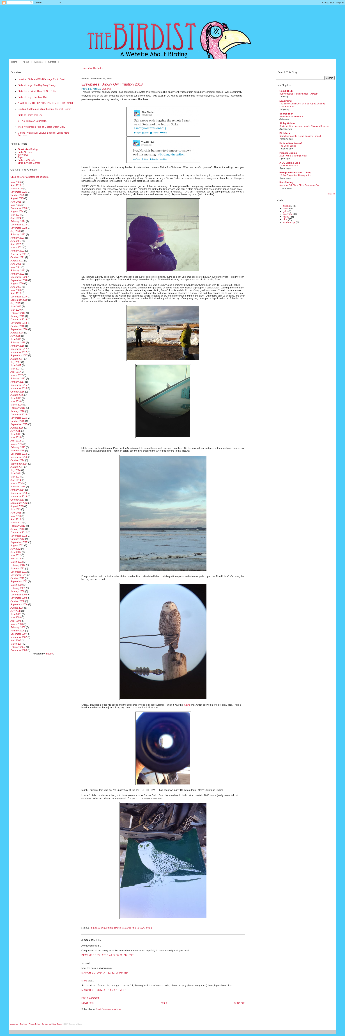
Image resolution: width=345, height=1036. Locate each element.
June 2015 (15, 434)
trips (285, 219)
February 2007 (17, 647)
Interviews (23, 154)
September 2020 (18, 280)
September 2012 (18, 542)
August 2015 (17, 427)
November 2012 (18, 535)
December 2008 (18, 594)
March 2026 (16, 188)
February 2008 (17, 627)
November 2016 (18, 388)
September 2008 (18, 604)
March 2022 (16, 247)
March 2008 (16, 624)
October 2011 (17, 578)
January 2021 (17, 273)
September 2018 (18, 329)
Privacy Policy (34, 1024)
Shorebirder (286, 113)
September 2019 (18, 300)
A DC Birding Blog (289, 163)
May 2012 (15, 555)
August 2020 (17, 283)
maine (117, 928)
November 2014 (18, 457)
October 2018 (17, 326)
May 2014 (15, 476)
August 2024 (17, 211)
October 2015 (17, 421)
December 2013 (18, 493)
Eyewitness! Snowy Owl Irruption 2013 (112, 84)
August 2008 (17, 607)
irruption (107, 928)
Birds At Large (25, 152)
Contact (52, 62)
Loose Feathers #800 (289, 165)
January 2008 (17, 630)
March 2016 (16, 404)
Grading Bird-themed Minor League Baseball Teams (44, 109)
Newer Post (87, 1002)
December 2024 (18, 208)
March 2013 (16, 522)
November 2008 (18, 598)
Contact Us (46, 1024)
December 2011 (18, 571)
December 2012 (18, 532)
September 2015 (18, 424)
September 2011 (18, 581)
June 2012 (15, 552)
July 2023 (15, 231)
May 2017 (15, 368)
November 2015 (18, 417)
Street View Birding (28, 149)
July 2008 (15, 611)
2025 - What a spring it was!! (293, 155)
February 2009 (17, 588)
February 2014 (17, 486)
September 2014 (18, 463)
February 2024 (17, 221)
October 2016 (17, 391)
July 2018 (15, 336)
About (26, 62)
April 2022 (15, 244)
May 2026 (15, 182)
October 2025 (17, 195)
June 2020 (15, 287)
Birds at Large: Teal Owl (30, 115)
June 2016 (15, 398)
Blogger (49, 653)
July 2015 (15, 431)
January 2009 (17, 591)
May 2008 (15, 617)
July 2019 (15, 303)
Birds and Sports (26, 160)
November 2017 (18, 352)
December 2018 (18, 319)
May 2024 (15, 214)
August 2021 (17, 260)
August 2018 (17, 332)
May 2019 (15, 309)
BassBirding (286, 182)
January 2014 (17, 489)
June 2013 (15, 512)
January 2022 (17, 250)
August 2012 (17, 545)
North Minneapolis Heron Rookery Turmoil (300, 136)
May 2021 (15, 267)
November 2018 (18, 323)
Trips (20, 157)
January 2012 (17, 568)
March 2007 (16, 643)
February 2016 (17, 408)
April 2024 (15, 218)
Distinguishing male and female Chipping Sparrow (304, 126)
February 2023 (17, 234)
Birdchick (284, 133)
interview (287, 214)
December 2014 (18, 453)
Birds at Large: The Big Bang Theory (37, 85)
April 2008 (15, 621)
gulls (285, 211)
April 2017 (15, 372)
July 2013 (15, 509)
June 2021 (15, 264)
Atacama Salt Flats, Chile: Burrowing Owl (299, 185)
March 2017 (16, 375)
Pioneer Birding (288, 153)
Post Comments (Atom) (108, 1009)
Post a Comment (90, 998)
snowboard (129, 928)
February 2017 (17, 378)
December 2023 (18, 224)
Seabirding (285, 101)
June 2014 (15, 473)
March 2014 (16, 483)
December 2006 (18, 650)
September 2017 (18, 355)
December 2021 (18, 254)
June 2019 (15, 306)
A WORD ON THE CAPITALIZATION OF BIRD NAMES (46, 103)
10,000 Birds (286, 91)
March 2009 (16, 585)
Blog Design (57, 1024)
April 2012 (15, 558)
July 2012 (15, 549)
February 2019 (17, 313)
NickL (84, 980)
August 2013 (17, 506)
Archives (38, 62)
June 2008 (15, 614)
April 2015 (15, 440)
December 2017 (18, 349)
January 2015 (17, 450)
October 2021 (17, 257)
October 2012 (17, 539)
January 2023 (17, 237)
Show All (331, 194)
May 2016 (15, 401)
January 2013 (17, 529)
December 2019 (18, 296)
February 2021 (17, 270)
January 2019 (17, 316)
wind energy (289, 222)
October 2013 (17, 499)
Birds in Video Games (29, 163)
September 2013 (18, 503)
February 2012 (17, 565)
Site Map (23, 1024)
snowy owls (144, 928)
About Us (14, 1024)
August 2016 (17, 395)
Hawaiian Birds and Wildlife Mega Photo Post (41, 79)
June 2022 (15, 241)
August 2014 (17, 467)
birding (95, 928)
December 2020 (18, 277)
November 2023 (18, 228)
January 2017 (17, 381)
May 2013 (15, 516)
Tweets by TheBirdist (92, 68)
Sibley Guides (287, 123)
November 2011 (18, 575)
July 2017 (15, 362)
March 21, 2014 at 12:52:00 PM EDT (105, 972)
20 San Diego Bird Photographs (294, 175)
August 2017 (17, 359)
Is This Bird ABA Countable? (32, 121)
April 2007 (15, 640)
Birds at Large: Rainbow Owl (32, 97)
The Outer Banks (287, 146)
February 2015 (17, 447)
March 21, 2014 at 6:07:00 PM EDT (104, 990)
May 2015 (15, 437)
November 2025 (18, 191)
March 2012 (16, 561)
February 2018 (17, 342)
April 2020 (15, 293)
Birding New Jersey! (290, 143)
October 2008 (17, 601)
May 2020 (15, 290)
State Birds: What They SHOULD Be (37, 91)
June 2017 (15, 365)
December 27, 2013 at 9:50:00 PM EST (107, 955)
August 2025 (17, 198)
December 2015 (18, 414)
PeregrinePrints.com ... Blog (295, 172)
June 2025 (15, 201)
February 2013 (17, 525)
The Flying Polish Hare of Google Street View (41, 126)
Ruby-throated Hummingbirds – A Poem (298, 94)
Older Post (239, 1002)
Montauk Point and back (291, 116)
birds (285, 208)
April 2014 (15, 480)
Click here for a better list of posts (29, 176)
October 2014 (17, 460)
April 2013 (15, 519)
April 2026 (15, 185)
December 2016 (18, 385)
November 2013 (18, 496)
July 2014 (15, 470)
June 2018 (15, 339)
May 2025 (15, 205)
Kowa (187, 704)
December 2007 (18, 634)
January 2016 (17, 411)
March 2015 (16, 444)
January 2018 (17, 345)
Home (14, 62)
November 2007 (18, 637)
